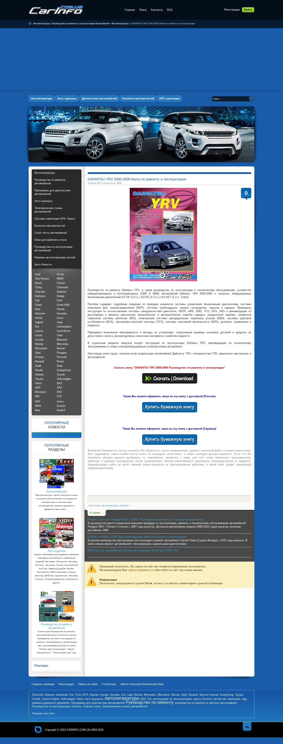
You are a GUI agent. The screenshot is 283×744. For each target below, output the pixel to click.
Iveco (60, 401)
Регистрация (232, 9)
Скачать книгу (92, 706)
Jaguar (39, 322)
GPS (85, 694)
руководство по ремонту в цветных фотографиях (206, 702)
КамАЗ (61, 410)
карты (197, 698)
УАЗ (59, 391)
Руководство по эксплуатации (51, 706)
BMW (60, 278)
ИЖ (37, 396)
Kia (37, 326)
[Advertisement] (141, 59)
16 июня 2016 (95, 183)
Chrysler (40, 291)
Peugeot (62, 352)
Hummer (40, 313)
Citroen (61, 283)
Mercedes (63, 344)
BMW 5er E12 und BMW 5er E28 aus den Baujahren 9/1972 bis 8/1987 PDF (133, 550)
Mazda (39, 344)
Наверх (247, 726)
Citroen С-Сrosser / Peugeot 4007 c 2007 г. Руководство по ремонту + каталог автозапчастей (145, 519)
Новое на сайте (88, 684)
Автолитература (119, 23)
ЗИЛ (37, 387)
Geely (38, 304)
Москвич (40, 391)
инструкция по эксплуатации (172, 698)
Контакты (157, 9)
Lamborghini (64, 326)
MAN (38, 405)
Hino (37, 309)
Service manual (208, 694)
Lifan (60, 335)
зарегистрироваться (140, 570)
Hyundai (62, 313)
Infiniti (38, 317)
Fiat (37, 300)
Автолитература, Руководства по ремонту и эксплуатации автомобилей (56, 10)
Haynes (94, 694)
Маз (37, 410)
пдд (244, 698)
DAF (37, 401)
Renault (39, 361)
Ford (59, 300)
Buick (38, 283)
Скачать (76, 706)
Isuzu (60, 317)
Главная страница (43, 684)
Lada (130, 694)
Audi (37, 274)
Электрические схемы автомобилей (124, 706)
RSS (170, 9)
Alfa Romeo (42, 278)
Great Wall (63, 304)
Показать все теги (43, 713)
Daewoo (61, 291)
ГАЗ (59, 396)
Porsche (62, 357)
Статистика (109, 684)
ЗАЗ (59, 387)
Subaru (39, 374)
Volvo (38, 383)
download (61, 694)
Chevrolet (62, 287)
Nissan (61, 348)
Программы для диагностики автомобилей (97, 702)
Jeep (60, 322)
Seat (59, 365)
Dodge (60, 296)
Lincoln (39, 339)
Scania (61, 405)
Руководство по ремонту (149, 702)
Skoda (39, 370)
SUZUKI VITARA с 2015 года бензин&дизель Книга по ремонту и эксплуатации (137, 536)
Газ (149, 698)
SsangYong (63, 370)
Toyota (39, 378)
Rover (60, 361)
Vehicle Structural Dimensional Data (141, 684)
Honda (60, 309)
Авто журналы (94, 698)
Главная (130, 9)
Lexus (38, 335)
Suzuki (61, 374)
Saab (38, 365)
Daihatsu (124, 505)
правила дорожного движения (50, 702)
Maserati (62, 339)
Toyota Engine (50, 698)
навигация (233, 698)
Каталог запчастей (214, 698)
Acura (60, 274)
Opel (38, 352)
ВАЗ (59, 383)
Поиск (143, 9)
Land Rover (63, 330)
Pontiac (39, 357)
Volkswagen (64, 378)
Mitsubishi (41, 348)
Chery (38, 287)
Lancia (39, 330)
